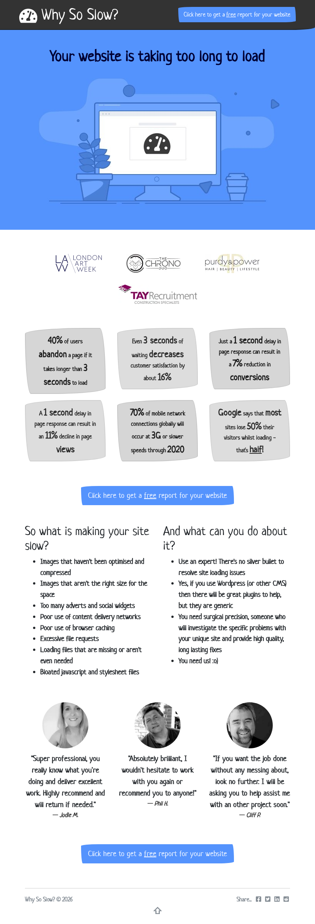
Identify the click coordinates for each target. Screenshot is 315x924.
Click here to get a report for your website (237, 14)
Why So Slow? (77, 14)
